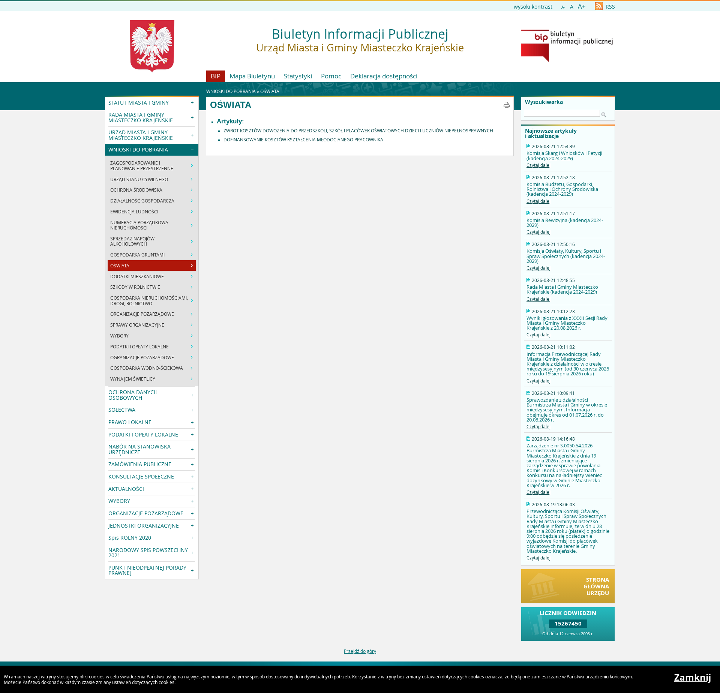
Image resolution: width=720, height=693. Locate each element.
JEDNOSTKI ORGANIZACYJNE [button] (143, 525)
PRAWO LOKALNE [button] (130, 422)
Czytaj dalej (538, 165)
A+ (582, 6)
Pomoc (331, 76)
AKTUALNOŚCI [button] (126, 488)
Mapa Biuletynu (252, 76)
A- (563, 7)
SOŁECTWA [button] (121, 409)
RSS (609, 6)
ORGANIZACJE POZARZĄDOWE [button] (145, 513)
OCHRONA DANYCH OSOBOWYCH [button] (133, 394)
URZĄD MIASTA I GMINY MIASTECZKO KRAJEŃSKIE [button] (140, 135)
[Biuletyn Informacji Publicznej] (567, 60)
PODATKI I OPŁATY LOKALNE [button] (143, 434)
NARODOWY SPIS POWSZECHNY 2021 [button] (148, 552)
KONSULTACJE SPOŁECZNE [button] (141, 476)
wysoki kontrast (533, 6)
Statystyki (298, 76)
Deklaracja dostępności (383, 76)
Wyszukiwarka (544, 102)
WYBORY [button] (119, 500)
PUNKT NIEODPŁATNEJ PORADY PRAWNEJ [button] (147, 570)
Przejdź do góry (360, 651)
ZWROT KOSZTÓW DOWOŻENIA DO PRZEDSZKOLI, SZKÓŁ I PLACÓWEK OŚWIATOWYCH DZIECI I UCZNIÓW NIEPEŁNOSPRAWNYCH (358, 131)
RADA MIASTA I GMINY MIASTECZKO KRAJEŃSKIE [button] (140, 117)
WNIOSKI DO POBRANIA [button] (138, 149)
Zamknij (692, 677)
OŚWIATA (269, 91)
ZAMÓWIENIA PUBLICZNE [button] (139, 464)
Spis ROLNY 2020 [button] (129, 537)
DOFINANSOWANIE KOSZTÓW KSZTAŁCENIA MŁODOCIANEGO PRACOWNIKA (303, 139)
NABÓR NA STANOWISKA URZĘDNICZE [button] (139, 449)
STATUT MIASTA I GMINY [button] (138, 102)
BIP (215, 76)
